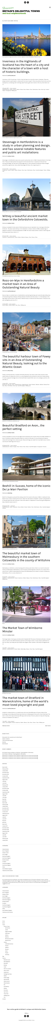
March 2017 (4, 824)
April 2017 (4, 822)
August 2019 (4, 779)
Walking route (14, 90)
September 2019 (5, 777)
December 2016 (5, 827)
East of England (8, 722)
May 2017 (4, 820)
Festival (14, 89)
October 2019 (5, 776)
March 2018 (4, 802)
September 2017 (5, 813)
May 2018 (4, 799)
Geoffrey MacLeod (11, 75)
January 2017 (5, 826)
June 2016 (4, 836)
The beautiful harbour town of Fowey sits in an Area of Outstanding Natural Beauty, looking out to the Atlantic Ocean (26, 362)
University (7, 954)
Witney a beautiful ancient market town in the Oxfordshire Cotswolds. (25, 217)
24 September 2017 (5, 445)
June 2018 (4, 797)
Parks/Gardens (35, 89)
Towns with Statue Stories (7, 740)
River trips (43, 89)
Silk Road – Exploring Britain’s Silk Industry (24, 752)
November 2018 (5, 788)
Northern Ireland (5, 859)
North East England (6, 856)
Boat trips (9, 384)
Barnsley (4, 742)
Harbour (33, 384)
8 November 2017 (5, 88)
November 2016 (5, 829)
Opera (25, 170)
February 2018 (5, 804)
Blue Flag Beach (7, 961)
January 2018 (5, 806)
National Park (6, 979)
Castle (13, 384)
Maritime (37, 384)
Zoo (4, 997)
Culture (11, 89)
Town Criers (6, 993)
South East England (39, 170)
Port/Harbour (10, 385)
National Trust (46, 384)
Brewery (5, 965)
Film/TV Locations (7, 968)
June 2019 (4, 783)
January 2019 (5, 786)
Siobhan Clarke (11, 156)
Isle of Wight (5, 854)
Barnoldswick (5, 743)
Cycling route (4, 170)
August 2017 (4, 815)
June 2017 (4, 818)
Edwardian (15, 507)
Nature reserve (7, 981)
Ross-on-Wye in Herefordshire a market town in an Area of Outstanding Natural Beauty (23, 284)
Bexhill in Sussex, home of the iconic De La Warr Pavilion (26, 487)
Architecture (4, 237)
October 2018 (5, 790)
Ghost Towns (6, 970)
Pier (4, 984)
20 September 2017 (5, 505)
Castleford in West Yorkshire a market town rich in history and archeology (23, 755)
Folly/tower (7, 933)
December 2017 (5, 808)
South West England (21, 385)
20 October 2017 (5, 236)
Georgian (14, 446)
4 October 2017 (5, 383)
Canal (5, 966)
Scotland (47, 89)
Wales (3, 867)
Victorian (44, 446)
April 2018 (4, 801)
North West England (6, 858)
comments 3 (13, 505)
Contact (4, 999)
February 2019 (5, 784)
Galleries (18, 89)
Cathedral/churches (5, 89)
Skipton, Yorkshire (6, 738)
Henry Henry (10, 370)
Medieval (23, 237)
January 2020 (5, 770)
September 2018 (5, 792)
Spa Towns (6, 991)
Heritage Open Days (8, 974)
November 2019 (5, 774)
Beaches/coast (4, 384)
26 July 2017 (4, 576)
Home (3, 921)
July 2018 (4, 795)
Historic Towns (23, 89)
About (3, 922)
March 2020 (4, 767)
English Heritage (25, 384)
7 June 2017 (4, 721)
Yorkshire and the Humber (7, 870)
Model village (23, 649)
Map (3, 956)
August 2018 (4, 793)
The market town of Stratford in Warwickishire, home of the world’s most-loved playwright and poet (25, 701)
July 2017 (4, 817)
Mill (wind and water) (9, 938)
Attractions (4, 649)
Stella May (10, 493)
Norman (33, 237)
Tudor (37, 722)
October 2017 (5, 811)
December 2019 (5, 772)
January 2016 (5, 840)
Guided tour (18, 722)
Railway (5, 988)
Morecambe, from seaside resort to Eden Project (12, 737)
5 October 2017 (5, 304)
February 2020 (5, 768)
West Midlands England (7, 868)
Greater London (5, 852)
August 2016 (4, 833)
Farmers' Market (5, 305)
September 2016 (5, 831)
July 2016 (4, 834)
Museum (27, 89)
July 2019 (4, 781)
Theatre (3, 90)
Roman (27, 446)
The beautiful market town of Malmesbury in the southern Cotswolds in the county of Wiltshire (26, 557)
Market (16, 170)
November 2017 (5, 809)
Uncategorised (8, 90)
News (31, 89)
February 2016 (5, 838)
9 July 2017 (4, 647)
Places (40, 89)
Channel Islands (5, 849)
